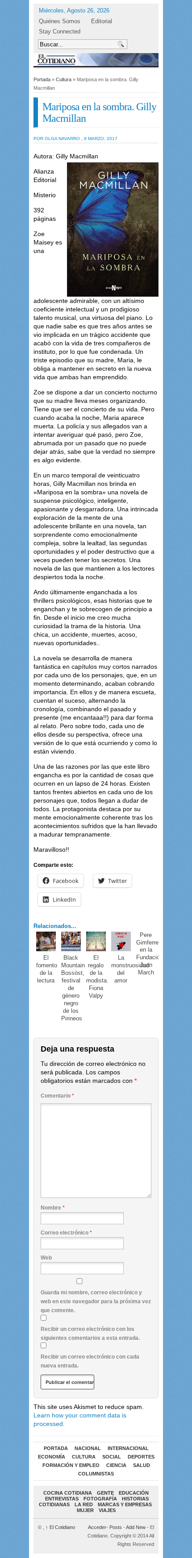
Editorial (101, 21)
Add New (136, 1527)
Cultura (63, 79)
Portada (41, 79)
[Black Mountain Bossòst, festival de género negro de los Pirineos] (71, 942)
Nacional (88, 1448)
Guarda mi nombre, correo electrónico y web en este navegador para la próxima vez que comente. (96, 1301)
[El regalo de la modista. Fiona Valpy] (96, 942)
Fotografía (100, 1498)
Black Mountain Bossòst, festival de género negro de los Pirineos (73, 987)
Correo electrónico (66, 1233)
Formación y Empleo (71, 1465)
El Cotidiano (60, 1527)
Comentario (57, 1096)
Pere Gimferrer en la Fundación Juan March (149, 954)
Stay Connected (59, 31)
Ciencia (116, 1465)
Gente (105, 1493)
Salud (141, 1465)
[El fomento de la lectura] (46, 942)
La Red (84, 1504)
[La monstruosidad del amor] (121, 942)
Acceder (97, 1527)
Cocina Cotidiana (67, 1493)
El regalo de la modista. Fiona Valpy (97, 976)
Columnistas (96, 1473)
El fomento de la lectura (46, 969)
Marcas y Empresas (125, 1504)
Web (46, 1258)
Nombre (53, 1208)
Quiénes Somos (59, 21)
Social (111, 1456)
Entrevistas (62, 1498)
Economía (51, 1456)
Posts (115, 1527)
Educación (134, 1493)
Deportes (141, 1456)
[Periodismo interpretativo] (96, 59)
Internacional (128, 1448)
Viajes (107, 1510)
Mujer (85, 1510)
